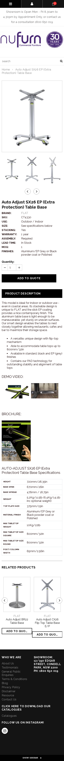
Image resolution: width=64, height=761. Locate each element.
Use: (5, 221)
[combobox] (32, 61)
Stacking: (9, 230)
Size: (5, 225)
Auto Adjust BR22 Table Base (17, 621)
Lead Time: (9, 242)
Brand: (6, 213)
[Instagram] (5, 731)
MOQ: (5, 247)
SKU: (5, 217)
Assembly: (9, 238)
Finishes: (8, 251)
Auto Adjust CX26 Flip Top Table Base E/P (47, 623)
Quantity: (8, 261)
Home (6, 69)
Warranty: (9, 234)
